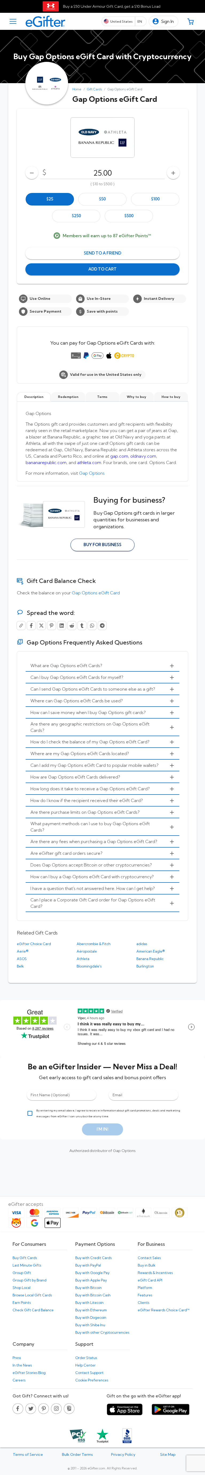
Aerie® (22, 951)
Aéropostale (87, 951)
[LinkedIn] (61, 625)
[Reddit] (72, 625)
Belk (20, 966)
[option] (50, 199)
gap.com (119, 456)
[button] (163, 21)
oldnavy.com (143, 456)
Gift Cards (94, 89)
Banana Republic (150, 959)
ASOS (22, 959)
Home (76, 89)
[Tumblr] (82, 625)
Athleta (83, 959)
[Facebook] (31, 625)
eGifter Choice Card (34, 944)
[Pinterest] (51, 625)
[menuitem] (102, 666)
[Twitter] (41, 625)
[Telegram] (102, 625)
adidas (141, 944)
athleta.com (89, 462)
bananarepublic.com (46, 462)
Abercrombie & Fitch (94, 944)
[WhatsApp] (92, 625)
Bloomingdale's (89, 966)
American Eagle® (150, 951)
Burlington (145, 966)
